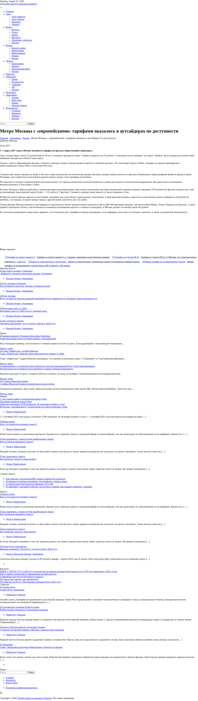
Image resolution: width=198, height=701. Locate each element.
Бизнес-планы (19, 48)
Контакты (11, 680)
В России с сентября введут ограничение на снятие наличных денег (34, 407)
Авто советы (18, 19)
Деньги (9, 61)
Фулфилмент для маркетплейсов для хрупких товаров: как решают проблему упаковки (49, 486)
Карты (15, 35)
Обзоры (15, 24)
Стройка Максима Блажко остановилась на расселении (27, 384)
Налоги (15, 66)
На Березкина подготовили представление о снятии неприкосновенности (36, 369)
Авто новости (18, 16)
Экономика (11, 95)
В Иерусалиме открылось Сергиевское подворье (24, 610)
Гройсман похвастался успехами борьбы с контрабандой (28, 338)
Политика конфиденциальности (22, 687)
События (16, 84)
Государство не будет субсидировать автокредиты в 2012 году (30, 582)
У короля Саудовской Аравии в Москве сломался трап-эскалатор (32, 630)
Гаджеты (16, 110)
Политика (11, 92)
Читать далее (6, 348)
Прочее (15, 43)
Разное (15, 58)
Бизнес (9, 45)
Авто (8, 14)
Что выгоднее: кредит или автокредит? (19, 579)
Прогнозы (17, 100)
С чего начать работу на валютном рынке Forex (23, 399)
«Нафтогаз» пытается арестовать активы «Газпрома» (26, 273)
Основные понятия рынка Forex (16, 401)
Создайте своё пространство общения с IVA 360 (29, 484)
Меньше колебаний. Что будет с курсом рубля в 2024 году (28, 549)
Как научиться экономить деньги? (17, 441)
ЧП (13, 87)
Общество (11, 76)
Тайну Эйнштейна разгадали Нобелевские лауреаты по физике (31, 647)
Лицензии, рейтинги (22, 40)
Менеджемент (19, 53)
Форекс (15, 56)
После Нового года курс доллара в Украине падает (25, 286)
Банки (9, 27)
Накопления (18, 63)
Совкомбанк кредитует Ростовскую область (21, 576)
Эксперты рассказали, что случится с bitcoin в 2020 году (28, 323)
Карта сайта (12, 683)
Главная (10, 11)
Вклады (15, 29)
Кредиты (16, 37)
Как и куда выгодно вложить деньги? (18, 424)
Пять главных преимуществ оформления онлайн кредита (28, 574)
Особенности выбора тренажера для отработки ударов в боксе (36, 481)
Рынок (15, 103)
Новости (10, 74)
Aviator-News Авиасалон (12, 589)
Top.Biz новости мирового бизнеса (34, 698)
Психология (17, 82)
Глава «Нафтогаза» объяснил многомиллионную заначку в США (32, 353)
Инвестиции (18, 50)
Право (15, 79)
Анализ (15, 97)
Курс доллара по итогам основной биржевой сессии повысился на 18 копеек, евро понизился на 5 (48, 298)
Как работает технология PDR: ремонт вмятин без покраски (35, 479)
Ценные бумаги (19, 105)
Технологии (12, 108)
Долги (15, 32)
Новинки (16, 22)
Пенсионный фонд (21, 69)
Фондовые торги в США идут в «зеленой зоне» (23, 311)
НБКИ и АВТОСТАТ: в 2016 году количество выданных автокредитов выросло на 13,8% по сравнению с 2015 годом (58, 571)
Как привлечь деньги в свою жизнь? (18, 459)
